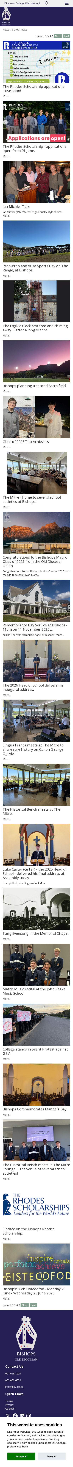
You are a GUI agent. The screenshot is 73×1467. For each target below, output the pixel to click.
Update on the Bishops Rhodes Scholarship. (29, 1231)
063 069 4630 (13, 1380)
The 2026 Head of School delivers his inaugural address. (33, 687)
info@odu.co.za (14, 1386)
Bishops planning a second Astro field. (35, 385)
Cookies (10, 1408)
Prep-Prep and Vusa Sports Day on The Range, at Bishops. (35, 268)
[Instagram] (28, 1417)
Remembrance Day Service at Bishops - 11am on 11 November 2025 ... (35, 627)
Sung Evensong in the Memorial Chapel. (36, 933)
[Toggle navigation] (66, 3)
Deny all (51, 1456)
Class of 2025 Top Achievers (26, 441)
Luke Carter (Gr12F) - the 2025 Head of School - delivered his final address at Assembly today (35, 873)
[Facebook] (15, 1417)
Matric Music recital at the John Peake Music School (34, 991)
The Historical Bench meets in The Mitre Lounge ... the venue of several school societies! (36, 1169)
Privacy (9, 1404)
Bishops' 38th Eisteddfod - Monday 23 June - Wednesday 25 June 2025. (34, 1291)
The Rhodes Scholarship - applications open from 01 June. (34, 148)
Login (38, 3)
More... (6, 96)
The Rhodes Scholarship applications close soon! (33, 88)
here (25, 1446)
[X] (7, 1417)
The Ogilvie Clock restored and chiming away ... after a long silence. (35, 327)
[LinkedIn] (22, 1417)
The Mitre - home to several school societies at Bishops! (32, 499)
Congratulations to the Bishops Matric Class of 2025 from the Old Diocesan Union (35, 561)
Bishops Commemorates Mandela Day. (35, 1109)
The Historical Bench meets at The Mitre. (31, 811)
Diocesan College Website (19, 3)
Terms (9, 1401)
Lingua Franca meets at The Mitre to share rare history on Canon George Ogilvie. (33, 749)
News (6, 29)
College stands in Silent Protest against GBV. (35, 1051)
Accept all (21, 1456)
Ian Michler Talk (16, 206)
